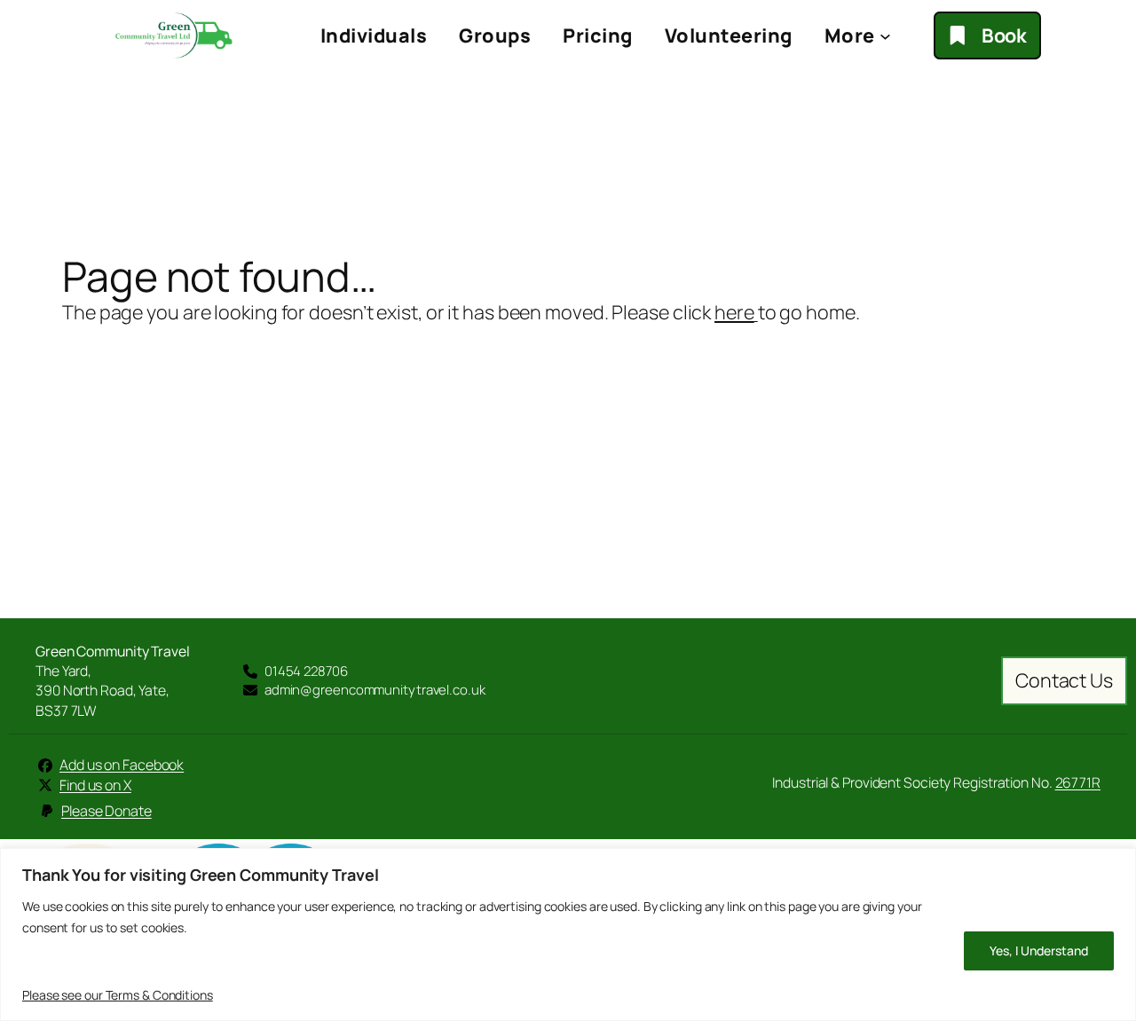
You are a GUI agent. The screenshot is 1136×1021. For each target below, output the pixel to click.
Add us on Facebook (121, 764)
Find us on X (95, 785)
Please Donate (106, 811)
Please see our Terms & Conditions (117, 994)
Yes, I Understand (1039, 950)
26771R (1077, 782)
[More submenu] (885, 36)
